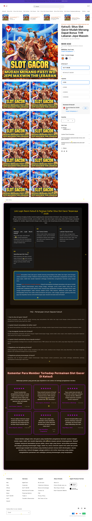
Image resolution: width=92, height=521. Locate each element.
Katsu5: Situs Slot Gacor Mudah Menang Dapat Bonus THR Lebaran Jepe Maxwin (46, 2)
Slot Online (26, 11)
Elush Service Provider (28, 490)
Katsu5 (4, 11)
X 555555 (65, 97)
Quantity (63, 117)
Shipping (70, 45)
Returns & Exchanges (43, 487)
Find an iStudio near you (60, 485)
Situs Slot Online (58, 11)
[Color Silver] (70, 58)
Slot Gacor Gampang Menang (72, 11)
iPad (7, 485)
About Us (56, 482)
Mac (7, 482)
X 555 (64, 82)
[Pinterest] (67, 151)
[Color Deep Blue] (66, 58)
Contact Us (41, 490)
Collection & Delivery (43, 485)
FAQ (39, 493)
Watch (8, 490)
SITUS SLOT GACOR (68, 72)
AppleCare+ (25, 482)
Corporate (25, 485)
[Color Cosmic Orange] (62, 58)
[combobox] (48, 6)
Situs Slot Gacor (17, 11)
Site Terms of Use (42, 498)
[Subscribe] (28, 512)
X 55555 (65, 92)
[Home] (5, 6)
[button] (4, 11)
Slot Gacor (33, 11)
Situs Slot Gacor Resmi (46, 11)
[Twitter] (65, 151)
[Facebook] (62, 151)
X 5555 (65, 87)
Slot (38, 11)
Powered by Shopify (81, 515)
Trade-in (24, 495)
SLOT (7, 498)
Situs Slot (9, 11)
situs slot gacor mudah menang (31, 284)
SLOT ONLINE (66, 67)
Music (7, 493)
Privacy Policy (41, 495)
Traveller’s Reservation (28, 498)
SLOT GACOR (9, 495)
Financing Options (27, 493)
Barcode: (72, 38)
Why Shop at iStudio (59, 487)
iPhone (8, 487)
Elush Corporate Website (60, 490)
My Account (41, 482)
